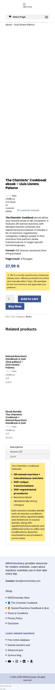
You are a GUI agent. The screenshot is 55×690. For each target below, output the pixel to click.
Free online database (19, 640)
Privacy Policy (15, 618)
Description (16, 447)
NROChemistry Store (19, 598)
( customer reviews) (28, 210)
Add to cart (29, 299)
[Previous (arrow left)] (1, 689)
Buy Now (15, 306)
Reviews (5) (16, 451)
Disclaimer (13, 623)
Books (29, 316)
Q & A (13, 456)
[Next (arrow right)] (4, 689)
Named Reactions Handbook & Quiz (30, 608)
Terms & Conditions (18, 613)
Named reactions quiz (19, 645)
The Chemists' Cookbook (24, 603)
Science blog (14, 655)
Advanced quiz (15, 650)
